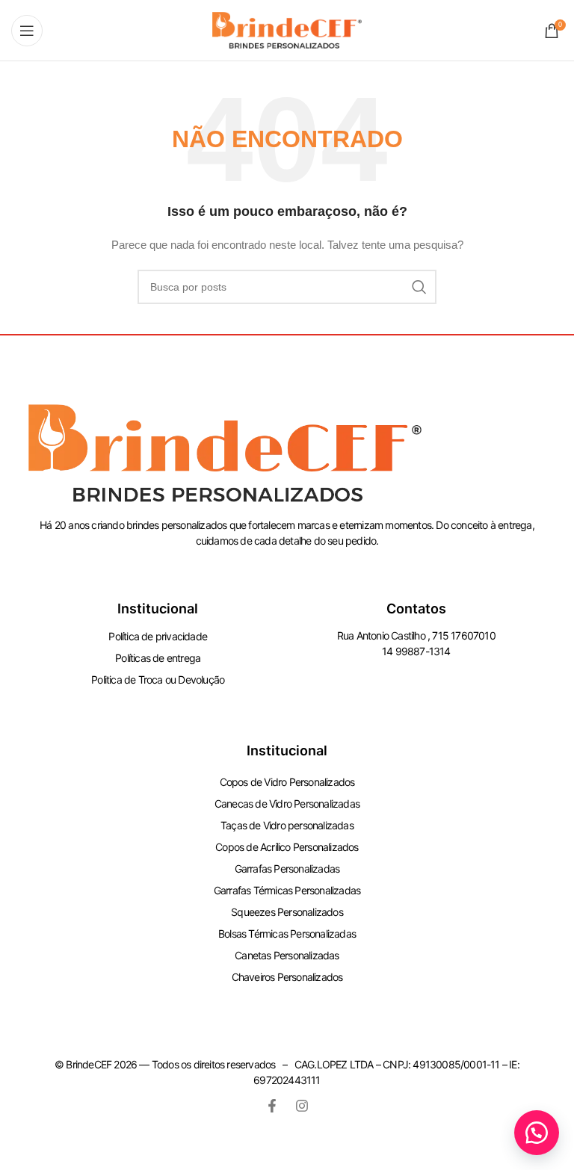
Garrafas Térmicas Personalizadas (287, 890)
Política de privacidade (157, 636)
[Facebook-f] (272, 1105)
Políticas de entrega (157, 657)
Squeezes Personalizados (287, 912)
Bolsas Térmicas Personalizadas (287, 933)
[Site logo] (287, 29)
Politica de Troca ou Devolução (157, 679)
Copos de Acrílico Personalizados (286, 847)
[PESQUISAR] (419, 287)
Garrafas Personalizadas (287, 868)
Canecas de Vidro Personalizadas (287, 803)
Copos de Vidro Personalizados (287, 782)
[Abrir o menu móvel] (27, 31)
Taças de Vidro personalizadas (287, 825)
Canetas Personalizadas (287, 955)
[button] (536, 1132)
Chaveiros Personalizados (287, 977)
